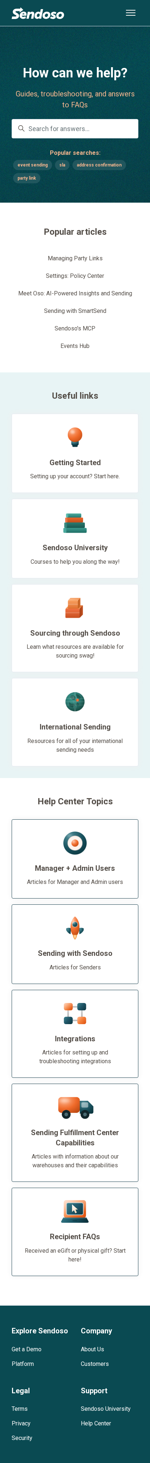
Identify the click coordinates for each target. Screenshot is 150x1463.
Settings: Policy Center (75, 275)
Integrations (75, 1038)
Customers (95, 1363)
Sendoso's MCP (75, 328)
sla (62, 165)
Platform (23, 1363)
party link (26, 178)
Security (22, 1438)
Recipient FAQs (75, 1236)
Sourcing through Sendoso (75, 633)
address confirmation (99, 165)
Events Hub (75, 345)
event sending (32, 165)
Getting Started (75, 462)
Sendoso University (75, 547)
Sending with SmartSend (75, 310)
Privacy (21, 1423)
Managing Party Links (75, 258)
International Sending (75, 727)
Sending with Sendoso (75, 953)
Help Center (96, 1423)
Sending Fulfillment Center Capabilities (75, 1137)
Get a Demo (27, 1349)
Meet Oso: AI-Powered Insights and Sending (75, 293)
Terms (20, 1408)
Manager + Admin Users (75, 868)
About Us (92, 1349)
